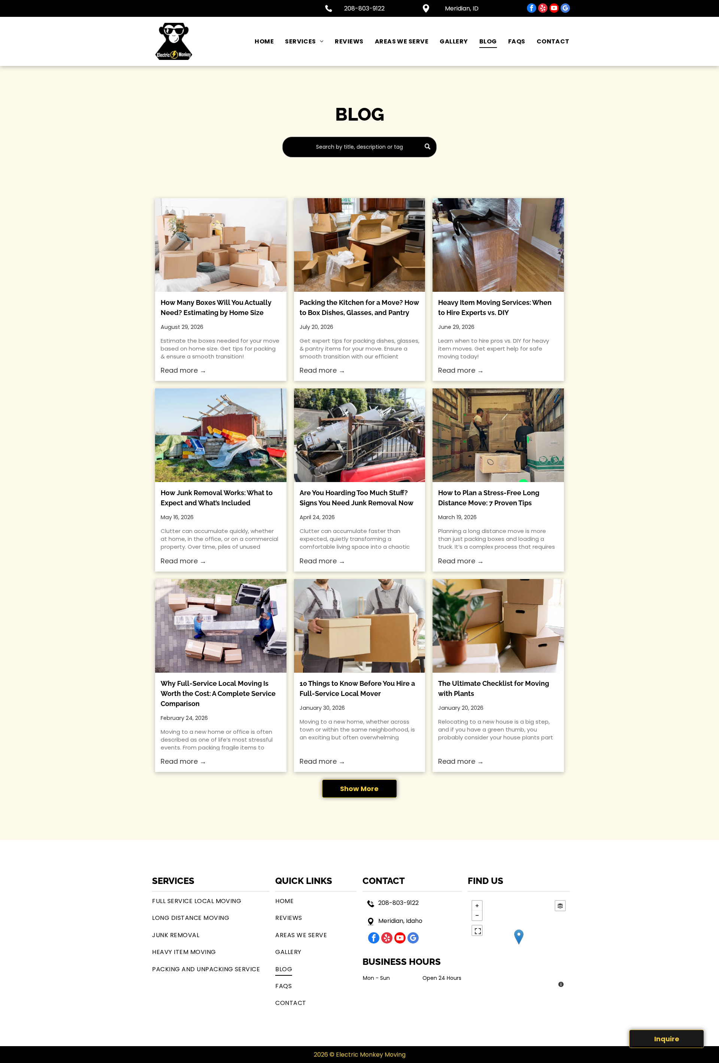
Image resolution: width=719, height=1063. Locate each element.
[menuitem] (258, 41)
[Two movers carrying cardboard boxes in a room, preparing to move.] (359, 626)
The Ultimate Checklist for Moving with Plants (493, 688)
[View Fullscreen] (477, 930)
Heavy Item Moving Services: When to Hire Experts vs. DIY (495, 308)
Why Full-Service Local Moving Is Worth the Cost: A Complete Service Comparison (218, 693)
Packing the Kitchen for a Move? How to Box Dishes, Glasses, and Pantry (359, 308)
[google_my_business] (565, 9)
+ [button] (477, 906)
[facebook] (531, 9)
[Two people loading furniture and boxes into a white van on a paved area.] (220, 626)
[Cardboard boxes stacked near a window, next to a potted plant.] (498, 626)
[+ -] (519, 944)
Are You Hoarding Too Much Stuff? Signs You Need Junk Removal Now (356, 498)
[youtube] (554, 9)
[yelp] (542, 9)
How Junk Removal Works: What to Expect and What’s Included (217, 498)
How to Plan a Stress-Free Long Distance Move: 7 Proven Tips (488, 498)
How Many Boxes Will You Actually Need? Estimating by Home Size (216, 308)
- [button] (477, 915)
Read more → (183, 370)
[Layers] (560, 906)
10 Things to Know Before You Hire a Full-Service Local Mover (357, 688)
